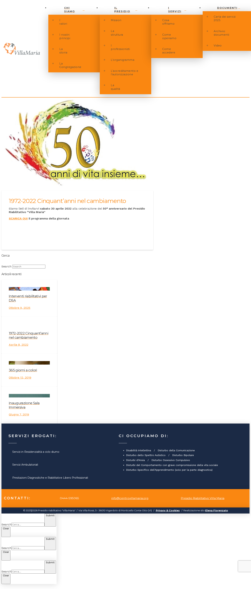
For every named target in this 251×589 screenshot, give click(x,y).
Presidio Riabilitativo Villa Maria (202, 498)
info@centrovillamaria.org (129, 498)
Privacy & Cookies (168, 510)
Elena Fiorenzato (216, 510)
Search (6, 266)
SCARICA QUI (18, 218)
